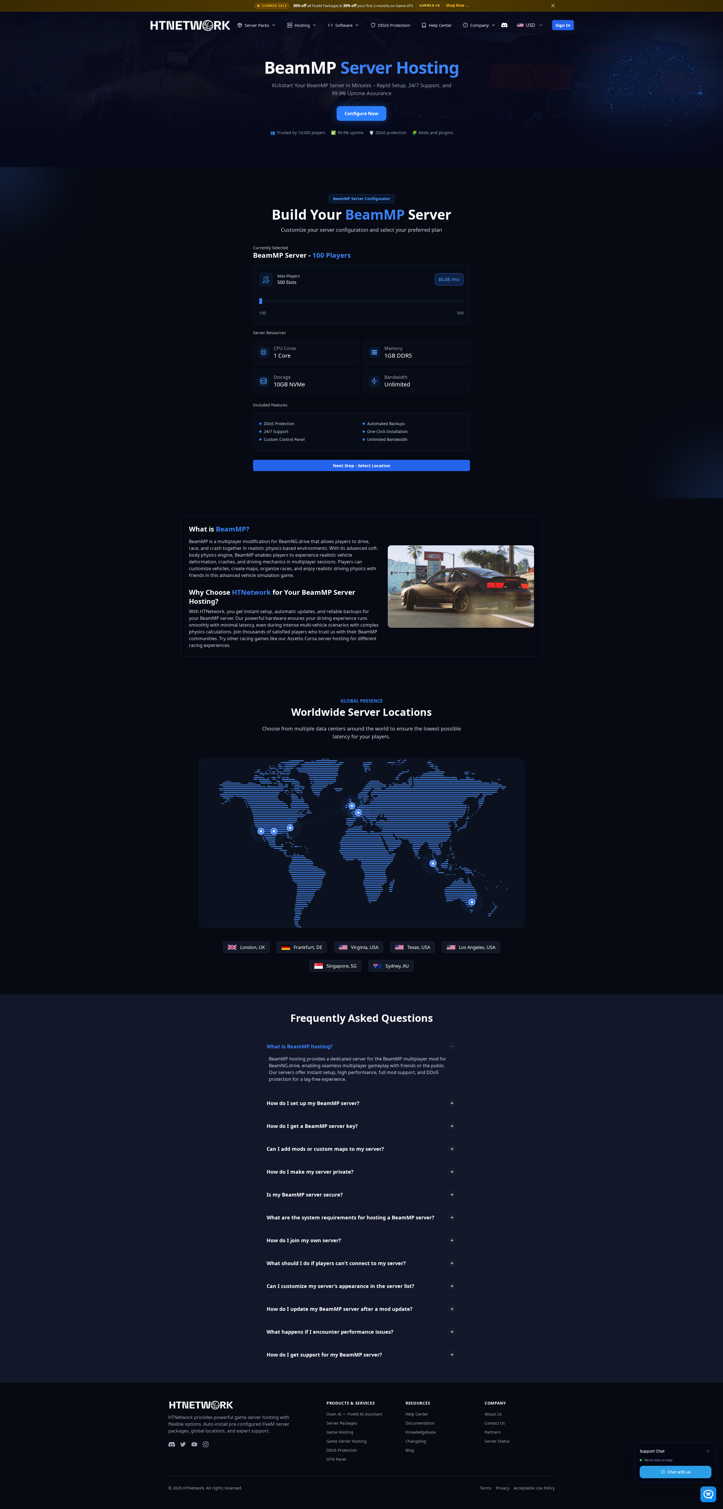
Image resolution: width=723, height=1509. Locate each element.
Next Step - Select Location (361, 465)
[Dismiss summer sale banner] (553, 6)
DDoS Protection (341, 1450)
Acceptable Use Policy (534, 1488)
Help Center (417, 1414)
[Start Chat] (708, 1494)
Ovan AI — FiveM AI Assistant (354, 1414)
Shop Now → (457, 5)
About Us (493, 1414)
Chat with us (679, 1471)
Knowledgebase (421, 1432)
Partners (493, 1432)
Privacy (502, 1488)
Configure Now (361, 113)
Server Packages (341, 1423)
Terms (485, 1488)
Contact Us (495, 1423)
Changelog (416, 1441)
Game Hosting (339, 1432)
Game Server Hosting (346, 1441)
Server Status (497, 1441)
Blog (410, 1450)
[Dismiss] (708, 1451)
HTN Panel (336, 1459)
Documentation (420, 1423)
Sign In (563, 25)
